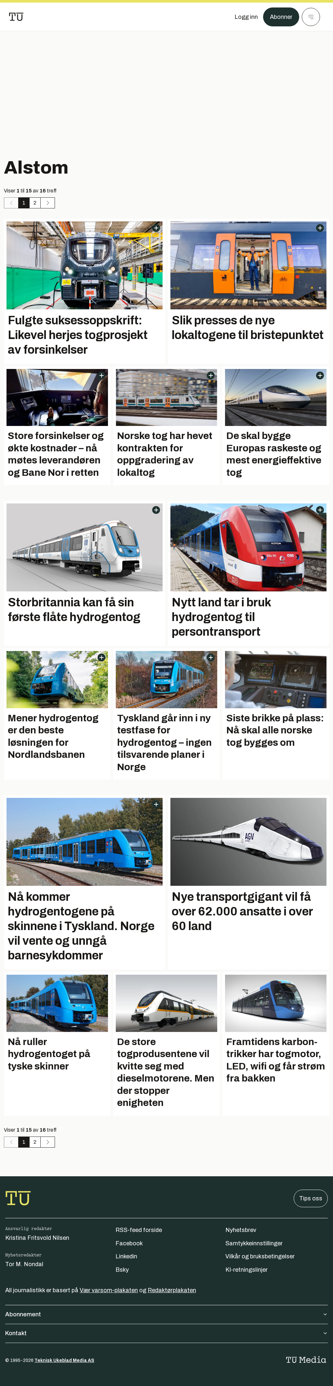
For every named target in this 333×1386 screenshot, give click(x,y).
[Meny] (311, 17)
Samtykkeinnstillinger (254, 1243)
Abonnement (23, 1314)
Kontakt (16, 1333)
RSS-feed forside (138, 1230)
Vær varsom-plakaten (109, 1290)
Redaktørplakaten (172, 1290)
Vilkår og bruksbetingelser (260, 1256)
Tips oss (310, 1198)
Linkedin (126, 1256)
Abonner (281, 17)
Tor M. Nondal (24, 1264)
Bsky (122, 1269)
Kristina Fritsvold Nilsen (37, 1238)
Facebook (129, 1243)
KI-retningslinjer (246, 1269)
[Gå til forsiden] (16, 17)
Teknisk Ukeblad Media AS (64, 1360)
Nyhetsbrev (240, 1230)
